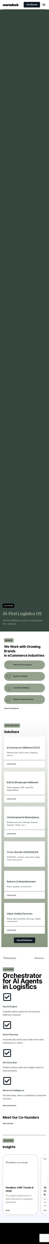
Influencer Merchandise (23, 699)
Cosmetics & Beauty (21, 688)
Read (8, 1210)
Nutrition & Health (20, 676)
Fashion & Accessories (22, 664)
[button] (43, 4)
